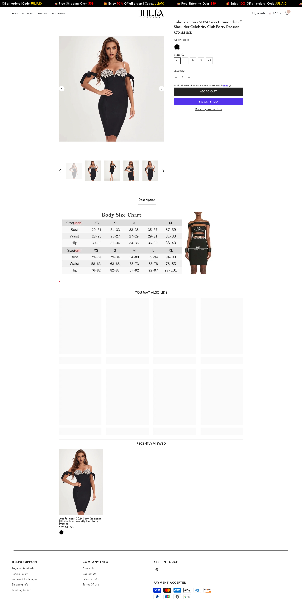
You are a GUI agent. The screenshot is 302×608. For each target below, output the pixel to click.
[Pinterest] (156, 569)
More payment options (208, 109)
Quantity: (179, 71)
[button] (61, 88)
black (61, 532)
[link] (80, 358)
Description (147, 200)
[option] (112, 88)
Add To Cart (208, 92)
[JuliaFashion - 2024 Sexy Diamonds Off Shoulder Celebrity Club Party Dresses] (81, 482)
